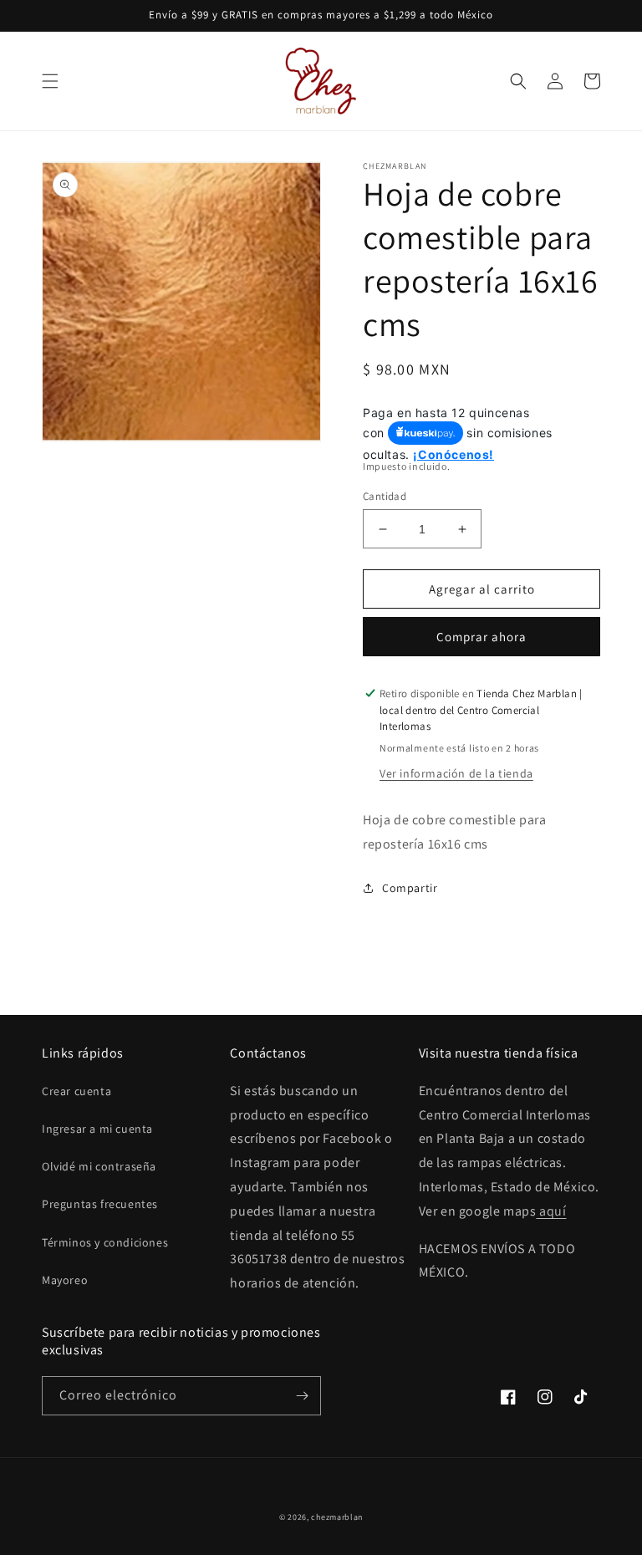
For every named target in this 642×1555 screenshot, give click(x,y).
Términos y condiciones (105, 1242)
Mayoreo (65, 1279)
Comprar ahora (481, 637)
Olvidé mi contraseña (99, 1166)
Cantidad (384, 496)
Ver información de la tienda (456, 773)
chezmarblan (337, 1517)
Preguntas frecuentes (100, 1203)
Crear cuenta (76, 1091)
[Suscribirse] (301, 1395)
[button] (50, 81)
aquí (551, 1211)
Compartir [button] (409, 887)
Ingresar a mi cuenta (97, 1128)
